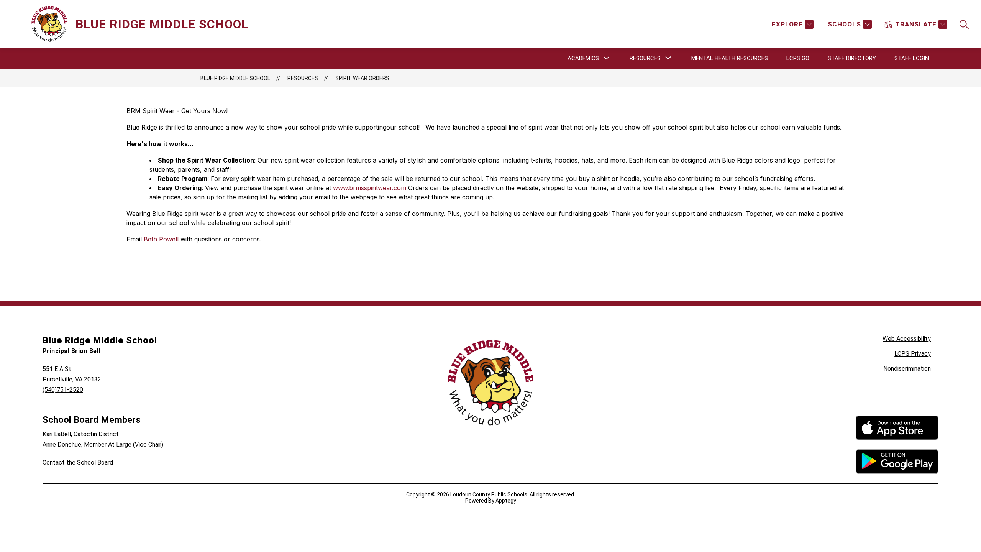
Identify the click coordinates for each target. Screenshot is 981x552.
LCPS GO (797, 58)
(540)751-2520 (63, 389)
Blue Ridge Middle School (235, 78)
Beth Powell (161, 239)
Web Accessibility (907, 338)
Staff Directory (852, 58)
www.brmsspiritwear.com (369, 188)
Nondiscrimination (907, 368)
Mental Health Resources (729, 58)
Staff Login (911, 58)
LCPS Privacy (912, 353)
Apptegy (505, 501)
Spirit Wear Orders (362, 78)
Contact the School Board (78, 462)
